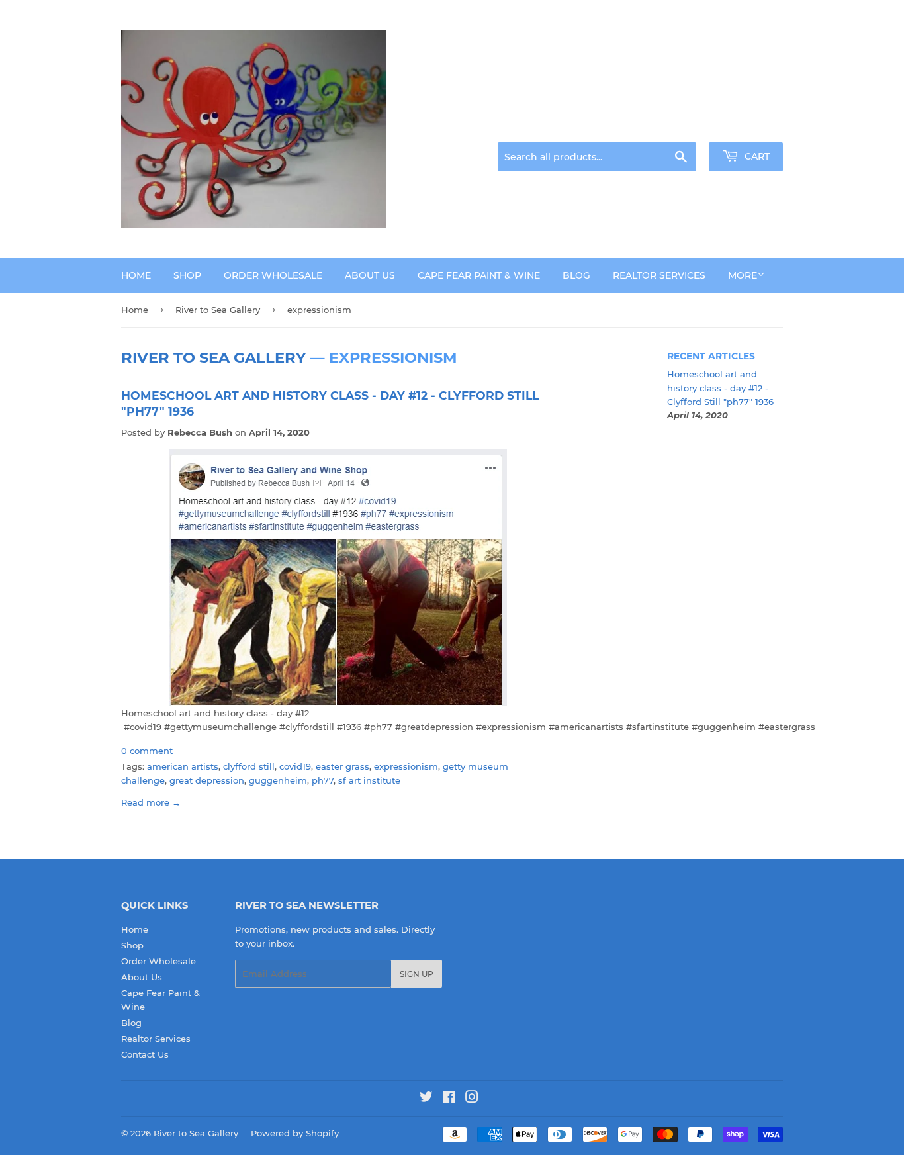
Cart (756, 156)
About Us (370, 275)
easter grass (342, 766)
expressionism (406, 766)
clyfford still (249, 766)
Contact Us (145, 1054)
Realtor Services (659, 275)
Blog (576, 275)
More (742, 275)
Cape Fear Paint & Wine (479, 275)
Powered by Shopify (295, 1133)
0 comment (147, 750)
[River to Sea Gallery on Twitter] (426, 1098)
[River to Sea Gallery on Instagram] (471, 1098)
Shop (187, 275)
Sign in (678, 125)
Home (136, 275)
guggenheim (278, 780)
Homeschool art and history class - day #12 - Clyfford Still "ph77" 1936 (720, 388)
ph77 (323, 780)
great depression (206, 780)
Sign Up (416, 974)
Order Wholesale (273, 275)
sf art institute (369, 780)
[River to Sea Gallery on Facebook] (449, 1098)
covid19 (295, 766)
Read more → (151, 802)
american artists (182, 766)
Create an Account (746, 125)
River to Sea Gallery (217, 309)
